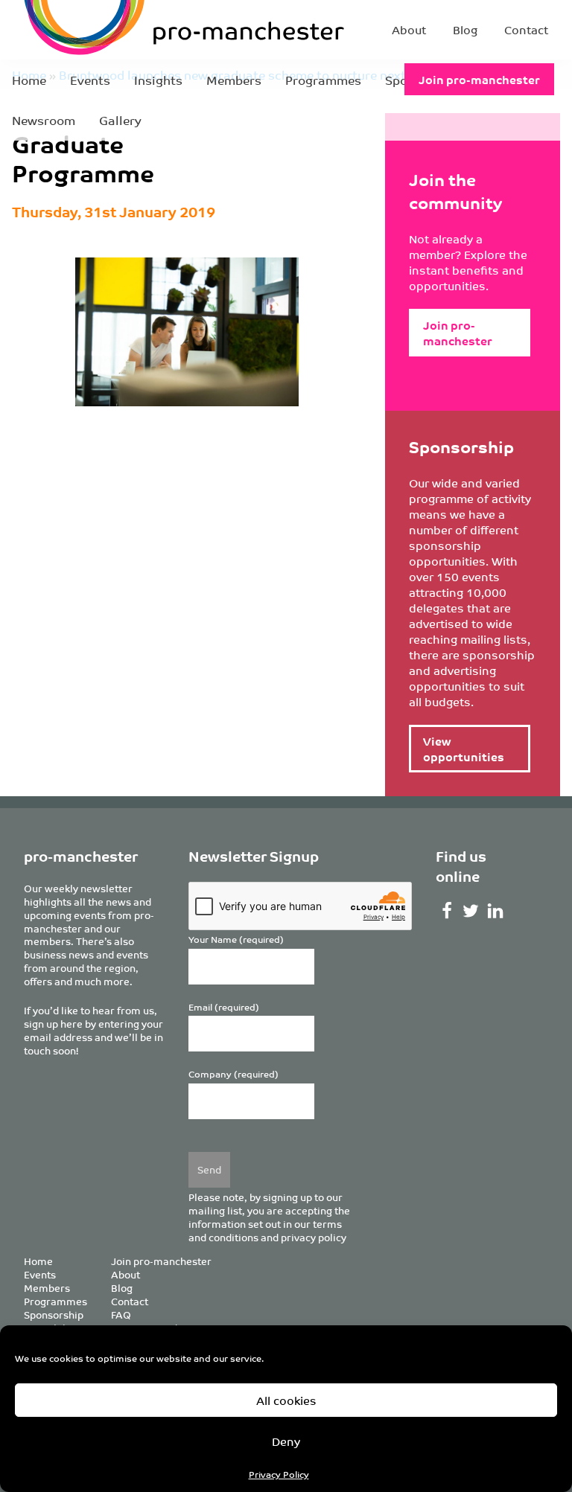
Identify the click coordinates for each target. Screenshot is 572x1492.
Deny (286, 1441)
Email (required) (223, 1007)
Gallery (120, 119)
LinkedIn (495, 911)
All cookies (286, 1400)
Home (29, 79)
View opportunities (463, 748)
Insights (158, 79)
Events (90, 79)
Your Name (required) (236, 939)
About (409, 29)
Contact (526, 29)
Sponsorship (53, 1314)
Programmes (323, 79)
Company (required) (233, 1074)
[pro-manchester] (119, 30)
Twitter (471, 911)
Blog (465, 29)
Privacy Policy (279, 1474)
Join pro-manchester (479, 79)
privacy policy (313, 1237)
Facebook (446, 911)
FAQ (121, 1314)
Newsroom (43, 119)
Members (233, 79)
